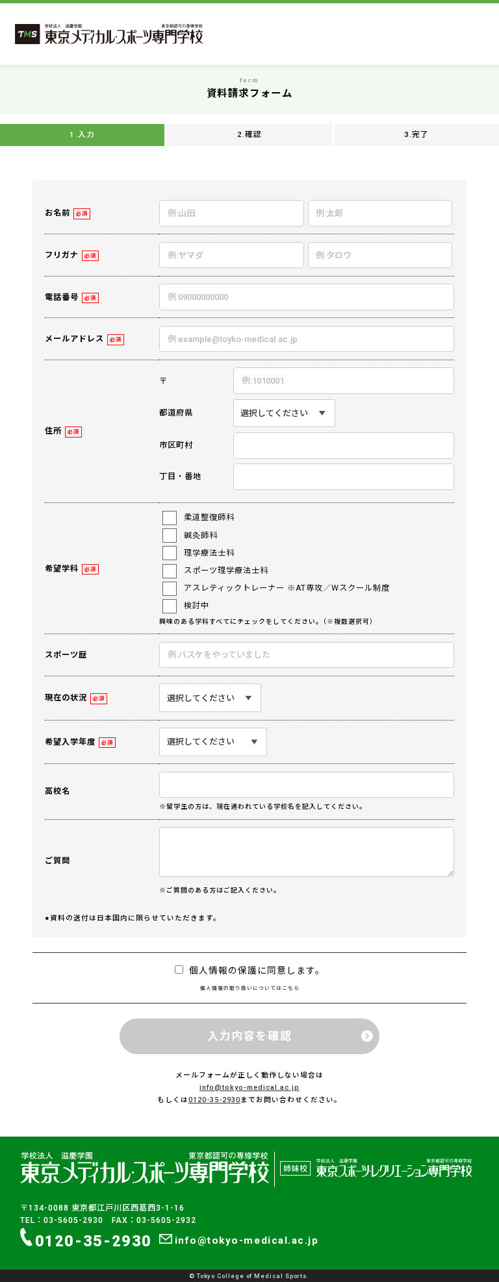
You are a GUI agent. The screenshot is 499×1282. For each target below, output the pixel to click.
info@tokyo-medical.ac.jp (249, 1087)
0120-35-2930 (214, 1100)
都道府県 (176, 412)
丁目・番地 (180, 476)
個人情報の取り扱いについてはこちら (250, 988)
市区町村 (176, 445)
